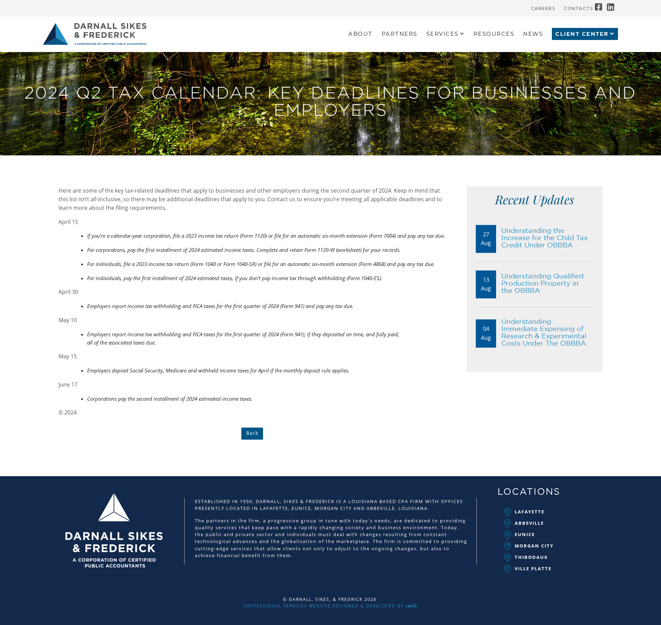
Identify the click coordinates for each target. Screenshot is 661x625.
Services (442, 34)
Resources (493, 34)
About (360, 34)
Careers (543, 9)
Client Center (582, 34)
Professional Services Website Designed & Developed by (325, 606)
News (533, 34)
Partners (399, 34)
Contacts (578, 9)
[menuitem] (543, 7)
